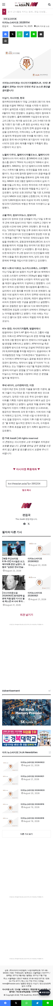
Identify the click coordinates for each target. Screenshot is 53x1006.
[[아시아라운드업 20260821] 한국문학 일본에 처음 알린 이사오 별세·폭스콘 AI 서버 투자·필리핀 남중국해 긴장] (13, 582)
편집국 (5, 26)
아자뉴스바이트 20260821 (35, 594)
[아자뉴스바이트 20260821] (39, 582)
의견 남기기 (26, 614)
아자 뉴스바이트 (10, 19)
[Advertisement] (26, 653)
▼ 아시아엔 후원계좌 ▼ (26, 469)
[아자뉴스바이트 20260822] (39, 548)
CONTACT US (38, 992)
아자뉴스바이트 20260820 (33, 790)
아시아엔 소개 (8, 989)
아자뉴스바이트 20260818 (32, 818)
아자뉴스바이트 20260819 (32, 804)
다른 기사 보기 (26, 834)
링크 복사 (26, 490)
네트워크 (25, 989)
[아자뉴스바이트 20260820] (10, 794)
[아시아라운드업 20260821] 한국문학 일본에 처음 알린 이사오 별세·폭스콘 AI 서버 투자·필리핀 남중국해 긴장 (13, 598)
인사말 (17, 989)
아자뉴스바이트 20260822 (35, 560)
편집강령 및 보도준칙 (38, 989)
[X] (28, 524)
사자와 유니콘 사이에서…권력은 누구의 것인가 (29, 11)
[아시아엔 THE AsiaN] (26, 4)
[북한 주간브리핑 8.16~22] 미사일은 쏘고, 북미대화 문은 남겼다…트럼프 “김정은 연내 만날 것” (13, 564)
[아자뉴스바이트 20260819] (10, 808)
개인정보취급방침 (23, 992)
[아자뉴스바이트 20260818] (10, 822)
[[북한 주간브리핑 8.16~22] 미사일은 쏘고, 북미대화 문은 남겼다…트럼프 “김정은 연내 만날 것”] (13, 548)
